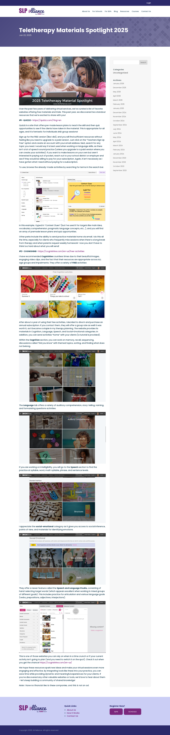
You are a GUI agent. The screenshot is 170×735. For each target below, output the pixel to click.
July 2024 (117, 129)
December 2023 (119, 158)
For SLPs (108, 11)
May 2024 (117, 137)
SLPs (116, 711)
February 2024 (119, 150)
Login (149, 3)
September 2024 (120, 125)
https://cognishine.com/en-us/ (56, 662)
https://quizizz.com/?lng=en (46, 120)
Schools (132, 711)
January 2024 (118, 154)
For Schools (97, 11)
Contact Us (146, 11)
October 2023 (118, 166)
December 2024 (119, 112)
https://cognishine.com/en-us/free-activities (61, 251)
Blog (116, 11)
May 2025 (117, 92)
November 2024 (119, 116)
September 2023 (120, 170)
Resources (124, 11)
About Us (86, 11)
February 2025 (118, 104)
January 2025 (118, 108)
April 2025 (117, 96)
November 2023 (119, 162)
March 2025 (117, 100)
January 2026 (118, 83)
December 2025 (119, 87)
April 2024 (117, 141)
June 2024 (117, 133)
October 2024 (118, 121)
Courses (135, 11)
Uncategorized (120, 72)
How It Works (73, 713)
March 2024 (118, 145)
